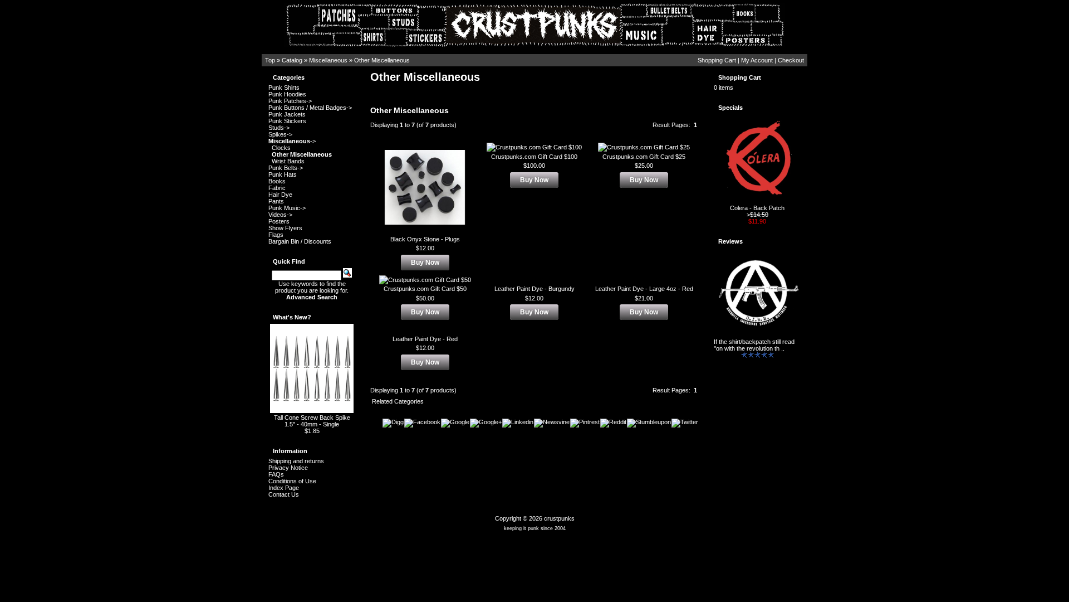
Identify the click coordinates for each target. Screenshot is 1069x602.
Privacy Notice (288, 467)
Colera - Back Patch (757, 208)
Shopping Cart (717, 60)
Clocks (281, 147)
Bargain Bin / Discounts (299, 241)
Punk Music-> (287, 208)
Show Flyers (285, 228)
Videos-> (280, 214)
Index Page (283, 487)
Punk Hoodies (287, 94)
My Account (757, 60)
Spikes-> (280, 134)
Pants (276, 201)
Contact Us (283, 494)
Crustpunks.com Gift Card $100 (534, 156)
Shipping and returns (296, 461)
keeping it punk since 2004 (535, 528)
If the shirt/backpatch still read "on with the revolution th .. (754, 345)
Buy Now (425, 262)
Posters (279, 221)
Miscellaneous (328, 60)
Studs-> (279, 127)
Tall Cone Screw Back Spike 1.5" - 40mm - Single (312, 421)
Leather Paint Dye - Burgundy (534, 288)
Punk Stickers (287, 121)
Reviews (730, 241)
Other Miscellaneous (382, 60)
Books (277, 181)
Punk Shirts (284, 87)
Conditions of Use (292, 481)
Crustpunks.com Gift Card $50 (425, 288)
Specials (730, 107)
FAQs (276, 474)
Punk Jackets (287, 114)
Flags (275, 234)
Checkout (791, 60)
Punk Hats (282, 174)
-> (292, 141)
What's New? (292, 317)
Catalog (292, 60)
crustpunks (559, 518)
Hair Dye (280, 194)
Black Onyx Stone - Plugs (425, 239)
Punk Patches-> (290, 101)
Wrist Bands (288, 161)
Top (270, 60)
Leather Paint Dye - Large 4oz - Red (644, 288)
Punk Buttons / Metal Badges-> (310, 107)
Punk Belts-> (285, 167)
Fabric (277, 188)
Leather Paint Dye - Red (425, 339)
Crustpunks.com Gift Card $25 (643, 156)
